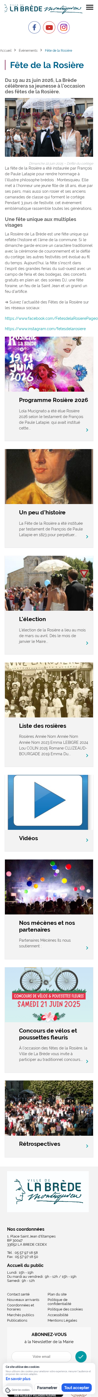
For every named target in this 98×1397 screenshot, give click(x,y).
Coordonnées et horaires (20, 1307)
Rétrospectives (39, 1143)
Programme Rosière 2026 (53, 400)
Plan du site (57, 1294)
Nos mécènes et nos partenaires (47, 926)
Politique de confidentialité (59, 1302)
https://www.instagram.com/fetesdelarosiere (45, 329)
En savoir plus (18, 1379)
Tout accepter (76, 1388)
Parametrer (47, 1388)
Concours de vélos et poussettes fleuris (48, 1034)
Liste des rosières (42, 725)
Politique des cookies (65, 1309)
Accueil (5, 50)
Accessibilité (58, 1315)
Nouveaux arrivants (23, 1300)
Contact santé (18, 1294)
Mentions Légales (62, 1320)
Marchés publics (20, 1315)
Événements (28, 50)
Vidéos (28, 838)
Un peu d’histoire (42, 512)
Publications (17, 1320)
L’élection (32, 619)
